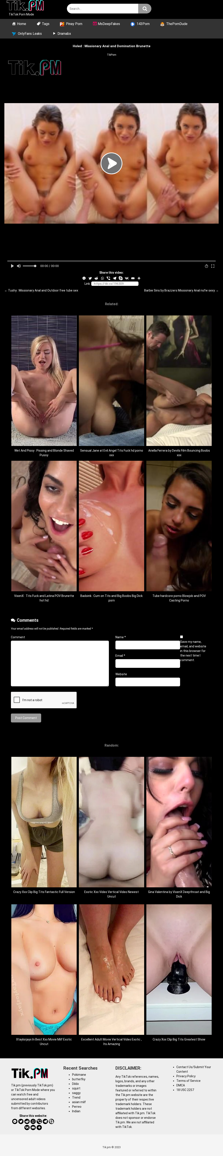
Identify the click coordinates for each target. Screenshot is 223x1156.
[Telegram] (114, 278)
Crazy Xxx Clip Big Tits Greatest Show (179, 1039)
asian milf (79, 1102)
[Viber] (108, 278)
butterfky (78, 1079)
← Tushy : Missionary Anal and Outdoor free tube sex (41, 290)
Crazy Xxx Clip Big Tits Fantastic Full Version (44, 892)
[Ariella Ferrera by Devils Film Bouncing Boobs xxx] (179, 445)
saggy (76, 1093)
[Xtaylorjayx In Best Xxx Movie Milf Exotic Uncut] (44, 1033)
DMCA (180, 1085)
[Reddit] (96, 278)
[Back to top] (208, 1142)
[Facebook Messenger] (84, 278)
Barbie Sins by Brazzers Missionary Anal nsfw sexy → (181, 290)
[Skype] (120, 278)
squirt (76, 1088)
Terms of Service (188, 1080)
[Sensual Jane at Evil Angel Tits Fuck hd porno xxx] (111, 445)
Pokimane (79, 1074)
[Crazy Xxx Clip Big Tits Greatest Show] (179, 1033)
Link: (87, 283)
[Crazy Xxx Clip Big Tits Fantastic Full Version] (44, 886)
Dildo (75, 1084)
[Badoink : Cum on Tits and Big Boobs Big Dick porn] (111, 590)
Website (121, 674)
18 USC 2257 (185, 1090)
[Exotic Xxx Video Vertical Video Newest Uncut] (111, 886)
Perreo (76, 1106)
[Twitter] (90, 278)
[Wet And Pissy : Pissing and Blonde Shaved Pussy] (44, 445)
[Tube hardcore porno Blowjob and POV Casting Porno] (179, 590)
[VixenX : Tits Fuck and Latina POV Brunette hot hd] (44, 590)
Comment (18, 637)
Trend (76, 1097)
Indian (76, 1111)
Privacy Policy (186, 1076)
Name (120, 637)
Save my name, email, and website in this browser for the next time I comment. (193, 651)
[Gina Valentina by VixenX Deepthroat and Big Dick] (179, 886)
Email (120, 655)
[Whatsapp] (102, 278)
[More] (139, 278)
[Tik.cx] (25, 6)
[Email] (132, 278)
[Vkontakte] (126, 278)
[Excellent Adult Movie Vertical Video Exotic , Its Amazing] (111, 1033)
